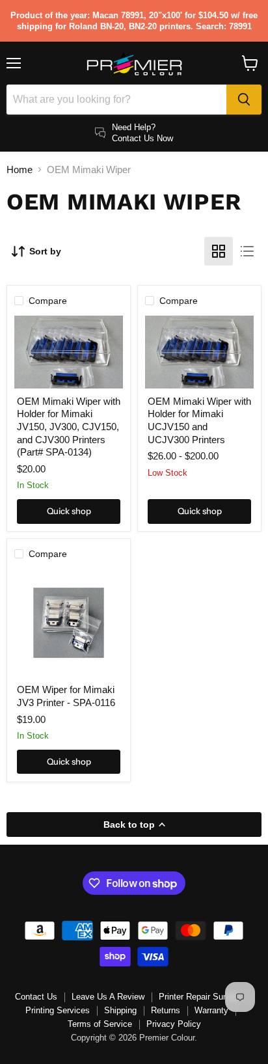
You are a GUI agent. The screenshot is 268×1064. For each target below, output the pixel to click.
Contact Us (36, 997)
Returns (165, 1010)
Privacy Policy (173, 1024)
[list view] (247, 251)
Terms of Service (100, 1024)
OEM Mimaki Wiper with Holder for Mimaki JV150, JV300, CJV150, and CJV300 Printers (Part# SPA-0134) (68, 427)
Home (20, 169)
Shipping (120, 1010)
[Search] (243, 100)
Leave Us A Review (108, 997)
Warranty (211, 1010)
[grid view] (218, 251)
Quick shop (69, 511)
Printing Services (57, 1010)
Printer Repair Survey (199, 997)
